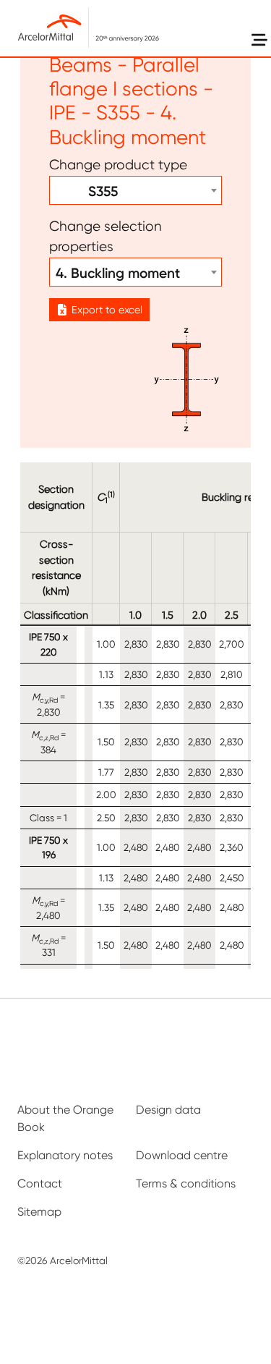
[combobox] (135, 190)
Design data (168, 1110)
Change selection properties (105, 236)
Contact (39, 1183)
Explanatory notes (65, 1155)
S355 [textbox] (87, 191)
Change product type (118, 164)
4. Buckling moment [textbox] (118, 272)
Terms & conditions (186, 1183)
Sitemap (39, 1212)
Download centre (182, 1155)
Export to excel (107, 309)
